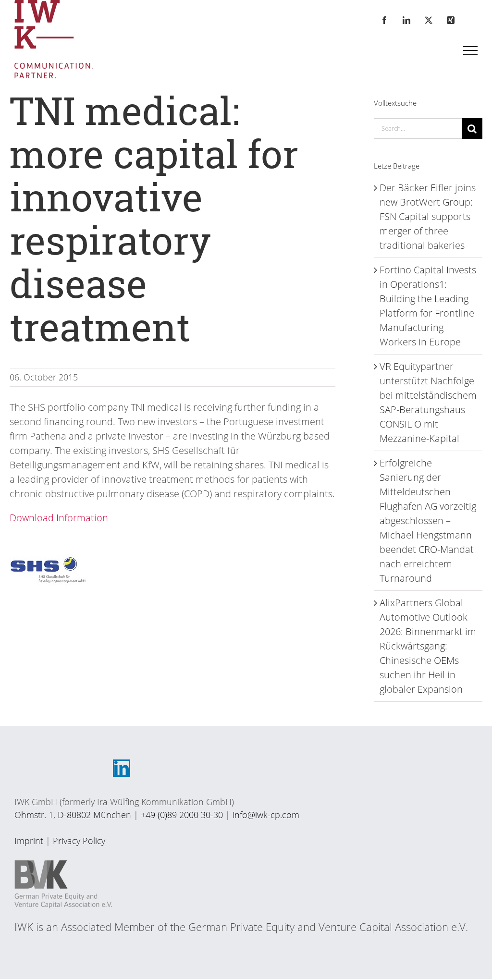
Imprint (28, 840)
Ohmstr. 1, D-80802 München (72, 814)
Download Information (59, 517)
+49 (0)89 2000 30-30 (182, 814)
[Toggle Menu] (471, 50)
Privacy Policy (79, 840)
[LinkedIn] (121, 768)
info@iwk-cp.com (266, 814)
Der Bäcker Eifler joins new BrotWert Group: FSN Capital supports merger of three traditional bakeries (428, 216)
